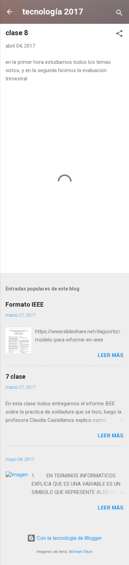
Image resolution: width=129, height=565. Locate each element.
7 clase (15, 376)
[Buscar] (119, 13)
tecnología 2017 (52, 12)
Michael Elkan (81, 551)
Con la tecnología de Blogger (68, 538)
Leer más (110, 355)
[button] (119, 34)
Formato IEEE (25, 304)
